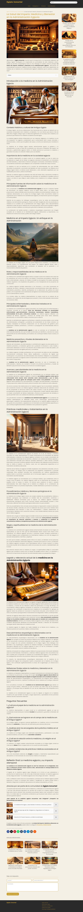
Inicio (29, 6)
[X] (11, 831)
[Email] (31, 831)
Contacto (43, 6)
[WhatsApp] (18, 831)
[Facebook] (8, 831)
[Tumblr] (21, 831)
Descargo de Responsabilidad (48, 909)
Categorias (35, 6)
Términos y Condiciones (47, 906)
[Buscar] (76, 2)
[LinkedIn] (24, 831)
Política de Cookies (46, 907)
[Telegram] (28, 831)
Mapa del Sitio (45, 902)
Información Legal (46, 904)
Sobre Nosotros (51, 6)
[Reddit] (34, 831)
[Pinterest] (14, 831)
